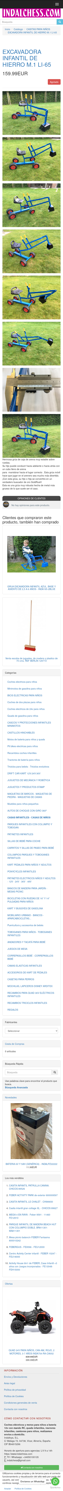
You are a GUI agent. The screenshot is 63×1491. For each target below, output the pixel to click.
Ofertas (9, 1283)
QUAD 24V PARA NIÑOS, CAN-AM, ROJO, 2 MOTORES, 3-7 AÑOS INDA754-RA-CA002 (31, 1352)
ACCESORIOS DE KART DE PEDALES (27, 972)
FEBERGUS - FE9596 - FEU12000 (27, 1247)
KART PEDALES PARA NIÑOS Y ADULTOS (29, 864)
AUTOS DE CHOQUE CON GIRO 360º (27, 810)
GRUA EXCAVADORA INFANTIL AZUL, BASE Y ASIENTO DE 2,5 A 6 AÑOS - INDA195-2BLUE (31, 587)
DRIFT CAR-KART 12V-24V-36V (23, 773)
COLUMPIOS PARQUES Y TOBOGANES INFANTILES (28, 856)
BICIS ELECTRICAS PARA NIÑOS (24, 695)
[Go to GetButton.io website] (55, 1488)
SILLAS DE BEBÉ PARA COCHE (23, 841)
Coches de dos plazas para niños (24, 702)
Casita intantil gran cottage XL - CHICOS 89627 (33, 1208)
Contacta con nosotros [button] (32, 1467)
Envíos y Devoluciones (15, 1376)
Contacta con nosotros (15, 1409)
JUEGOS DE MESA (17, 948)
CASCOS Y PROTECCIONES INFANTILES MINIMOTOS (29, 724)
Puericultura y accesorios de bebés (25, 925)
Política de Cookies (14, 1396)
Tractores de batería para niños (23, 759)
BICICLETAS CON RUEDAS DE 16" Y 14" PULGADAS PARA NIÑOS (28, 900)
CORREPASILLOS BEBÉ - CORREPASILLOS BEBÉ (30, 957)
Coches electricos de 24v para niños (26, 709)
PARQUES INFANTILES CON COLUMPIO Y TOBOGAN (29, 826)
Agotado (54, 82)
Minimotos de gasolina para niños (24, 688)
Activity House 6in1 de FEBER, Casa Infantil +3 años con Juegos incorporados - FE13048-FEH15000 (33, 1266)
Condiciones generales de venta (20, 1402)
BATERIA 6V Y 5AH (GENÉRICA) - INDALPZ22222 (31, 1164)
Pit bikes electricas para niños (22, 746)
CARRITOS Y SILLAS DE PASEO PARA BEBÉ (30, 847)
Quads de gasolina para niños (22, 715)
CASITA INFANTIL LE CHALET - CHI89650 (31, 1201)
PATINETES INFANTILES (20, 834)
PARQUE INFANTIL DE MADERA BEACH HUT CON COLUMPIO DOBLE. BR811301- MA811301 (32, 1227)
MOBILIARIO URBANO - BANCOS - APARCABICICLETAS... (25, 917)
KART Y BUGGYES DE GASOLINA (25, 908)
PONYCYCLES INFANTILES (21, 871)
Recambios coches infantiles (22, 753)
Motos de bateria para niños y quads (26, 739)
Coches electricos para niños (22, 681)
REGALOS (12, 1009)
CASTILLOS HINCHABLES (21, 732)
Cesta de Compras (14, 1043)
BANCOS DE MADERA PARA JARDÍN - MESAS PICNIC (27, 890)
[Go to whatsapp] (55, 1481)
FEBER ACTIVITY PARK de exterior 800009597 (33, 1195)
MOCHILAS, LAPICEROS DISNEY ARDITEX (29, 986)
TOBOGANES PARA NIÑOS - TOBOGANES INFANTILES (29, 933)
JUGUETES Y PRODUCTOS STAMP (26, 787)
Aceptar (7, 1488)
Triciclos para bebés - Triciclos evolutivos (28, 766)
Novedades (11, 1097)
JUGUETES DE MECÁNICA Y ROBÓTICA (28, 780)
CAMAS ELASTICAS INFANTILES (24, 965)
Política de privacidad (15, 1389)
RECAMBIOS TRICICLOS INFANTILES (27, 1002)
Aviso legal (9, 1383)
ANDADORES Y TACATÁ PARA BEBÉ (26, 942)
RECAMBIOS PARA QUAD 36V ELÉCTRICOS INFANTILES (30, 994)
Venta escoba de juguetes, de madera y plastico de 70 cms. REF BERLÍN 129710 (31, 659)
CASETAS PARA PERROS (20, 979)
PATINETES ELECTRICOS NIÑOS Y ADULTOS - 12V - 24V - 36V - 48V (31, 880)
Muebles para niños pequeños (22, 803)
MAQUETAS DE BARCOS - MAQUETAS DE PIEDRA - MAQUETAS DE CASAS (29, 795)
